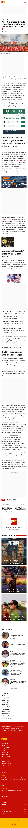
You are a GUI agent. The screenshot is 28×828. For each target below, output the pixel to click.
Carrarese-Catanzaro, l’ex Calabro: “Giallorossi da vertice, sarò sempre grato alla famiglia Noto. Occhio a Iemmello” (7, 509)
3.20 (10, 122)
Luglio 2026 (5, 695)
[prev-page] (2, 624)
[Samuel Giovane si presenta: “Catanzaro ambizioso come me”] (5, 654)
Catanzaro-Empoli (11, 499)
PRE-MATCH (7, 19)
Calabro (21, 160)
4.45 (13, 122)
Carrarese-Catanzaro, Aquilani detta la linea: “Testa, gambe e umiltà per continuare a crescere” (21, 508)
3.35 (10, 118)
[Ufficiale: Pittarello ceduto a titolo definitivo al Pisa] (14, 579)
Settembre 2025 (6, 718)
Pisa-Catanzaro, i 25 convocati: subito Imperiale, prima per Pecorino (18, 682)
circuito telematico (7, 219)
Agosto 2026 (5, 693)
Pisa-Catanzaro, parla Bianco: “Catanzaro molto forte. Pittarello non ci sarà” (17, 673)
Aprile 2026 (5, 702)
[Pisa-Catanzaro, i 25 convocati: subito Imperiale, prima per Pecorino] (5, 682)
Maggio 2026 (5, 700)
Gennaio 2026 (6, 709)
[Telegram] (15, 824)
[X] (19, 824)
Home (2, 17)
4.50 (13, 118)
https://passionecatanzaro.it (14, 529)
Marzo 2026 (5, 704)
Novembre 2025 (6, 713)
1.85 (7, 118)
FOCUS (14, 558)
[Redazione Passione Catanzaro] (2, 29)
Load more (13, 688)
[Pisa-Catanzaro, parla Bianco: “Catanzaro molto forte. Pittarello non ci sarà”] (5, 672)
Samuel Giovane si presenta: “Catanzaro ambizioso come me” (17, 655)
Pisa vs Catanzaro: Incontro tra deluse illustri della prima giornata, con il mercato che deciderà (14, 562)
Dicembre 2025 (6, 711)
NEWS (6, 17)
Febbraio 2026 (6, 707)
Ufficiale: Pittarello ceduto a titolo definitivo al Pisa (14, 590)
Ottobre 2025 (5, 716)
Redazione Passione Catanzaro (13, 29)
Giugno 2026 (5, 698)
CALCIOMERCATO (13, 587)
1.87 (7, 122)
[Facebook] (9, 824)
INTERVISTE (14, 614)
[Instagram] (12, 824)
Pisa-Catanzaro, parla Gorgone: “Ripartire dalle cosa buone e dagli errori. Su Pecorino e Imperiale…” (14, 617)
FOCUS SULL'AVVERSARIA (15, 670)
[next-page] (5, 624)
